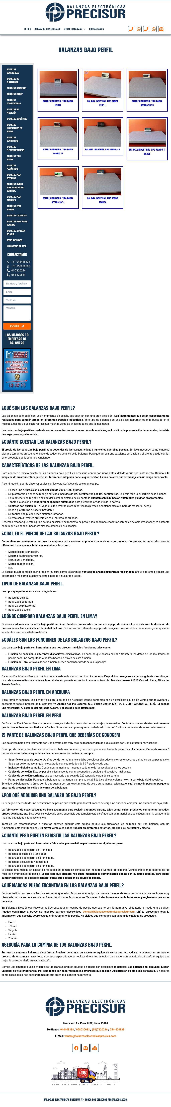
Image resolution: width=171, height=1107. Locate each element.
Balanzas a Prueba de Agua (16, 232)
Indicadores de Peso (16, 246)
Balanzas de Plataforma (13, 80)
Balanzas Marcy (15, 94)
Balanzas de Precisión (13, 111)
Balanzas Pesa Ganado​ (14, 208)
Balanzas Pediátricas (12, 167)
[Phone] (131, 29)
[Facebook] (76, 1048)
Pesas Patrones (14, 240)
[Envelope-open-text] (161, 29)
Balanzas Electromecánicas (15, 148)
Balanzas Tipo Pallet (14, 158)
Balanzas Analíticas (17, 118)
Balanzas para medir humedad (17, 223)
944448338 (67, 1029)
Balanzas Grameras (16, 88)
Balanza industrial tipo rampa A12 (102, 149)
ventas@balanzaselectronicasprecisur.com (90, 1036)
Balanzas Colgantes (17, 215)
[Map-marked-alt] (95, 1048)
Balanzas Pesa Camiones (14, 198)
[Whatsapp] (139, 29)
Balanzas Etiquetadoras (14, 102)
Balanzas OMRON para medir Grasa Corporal (15, 187)
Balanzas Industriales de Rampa (14, 128)
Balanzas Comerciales (48, 29)
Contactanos (96, 29)
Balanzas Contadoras (12, 139)
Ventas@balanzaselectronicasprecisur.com (109, 911)
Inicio (27, 29)
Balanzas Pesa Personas (14, 176)
